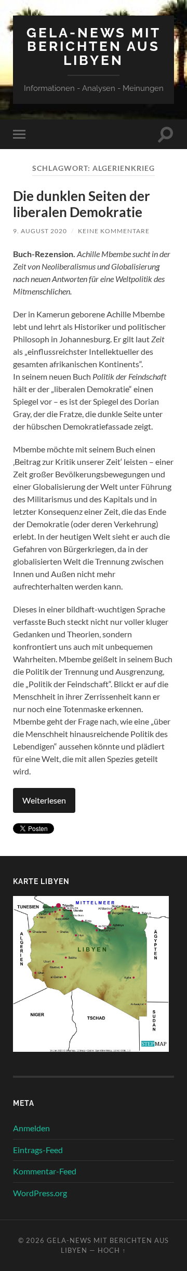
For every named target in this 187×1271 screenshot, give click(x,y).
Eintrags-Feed (38, 1150)
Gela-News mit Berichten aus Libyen (93, 46)
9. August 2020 (40, 231)
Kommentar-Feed (44, 1171)
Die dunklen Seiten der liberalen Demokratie (81, 204)
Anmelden (31, 1128)
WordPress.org (40, 1193)
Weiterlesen (44, 800)
